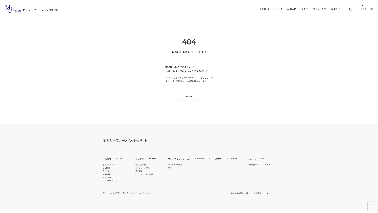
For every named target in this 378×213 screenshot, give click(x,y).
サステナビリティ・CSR (189, 158)
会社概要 (106, 167)
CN (371, 9)
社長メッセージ (109, 164)
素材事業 (138, 171)
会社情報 (113, 158)
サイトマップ (270, 193)
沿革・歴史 (107, 177)
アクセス (106, 171)
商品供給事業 (140, 164)
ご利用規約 (256, 193)
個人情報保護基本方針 (240, 193)
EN (366, 9)
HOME (189, 96)
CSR (170, 167)
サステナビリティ (175, 164)
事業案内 (145, 158)
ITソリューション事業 (144, 174)
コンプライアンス (110, 180)
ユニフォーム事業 (142, 167)
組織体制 (106, 174)
